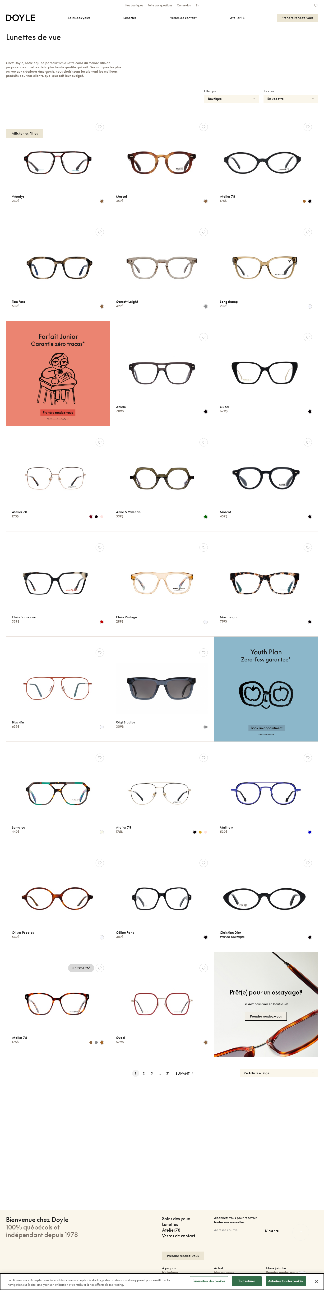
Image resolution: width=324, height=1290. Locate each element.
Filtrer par (210, 91)
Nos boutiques (134, 5)
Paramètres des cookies (209, 1281)
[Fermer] (316, 1281)
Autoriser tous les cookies (285, 1281)
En (197, 5)
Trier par (269, 91)
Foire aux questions (160, 5)
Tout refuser (246, 1281)
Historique (170, 1272)
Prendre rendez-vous (282, 1272)
